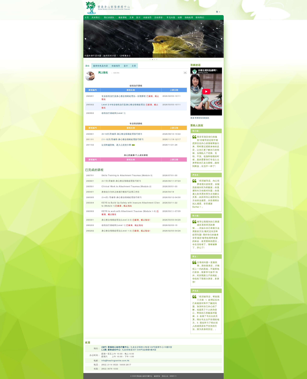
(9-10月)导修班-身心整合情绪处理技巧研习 (122, 133)
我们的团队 (110, 18)
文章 (132, 17)
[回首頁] (108, 7)
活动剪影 (159, 18)
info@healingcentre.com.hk (115, 360)
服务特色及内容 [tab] (100, 65)
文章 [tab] (134, 65)
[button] (85, 39)
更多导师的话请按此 (199, 117)
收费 (180, 17)
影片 (138, 17)
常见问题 (171, 17)
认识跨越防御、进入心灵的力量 (117, 144)
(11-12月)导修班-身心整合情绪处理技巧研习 (123, 139)
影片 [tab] (126, 65)
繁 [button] (217, 11)
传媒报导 (147, 17)
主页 (87, 17)
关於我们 (97, 18)
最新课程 (122, 17)
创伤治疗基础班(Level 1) (114, 113)
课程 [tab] (87, 65)
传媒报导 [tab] (116, 65)
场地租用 (189, 17)
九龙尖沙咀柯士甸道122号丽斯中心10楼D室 (136, 347)
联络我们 (200, 17)
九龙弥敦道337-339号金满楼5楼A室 (128, 349)
